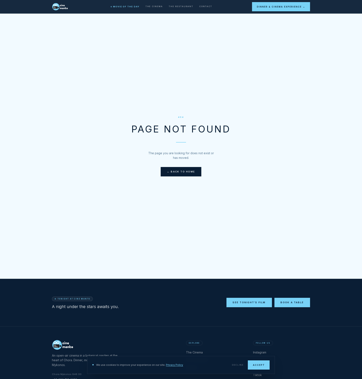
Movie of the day (126, 6)
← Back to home (181, 171)
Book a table (292, 302)
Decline (238, 365)
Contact (205, 6)
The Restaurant (181, 6)
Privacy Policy (174, 364)
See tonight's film (249, 302)
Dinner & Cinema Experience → (281, 6)
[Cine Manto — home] (61, 6)
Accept (259, 365)
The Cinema (154, 6)
